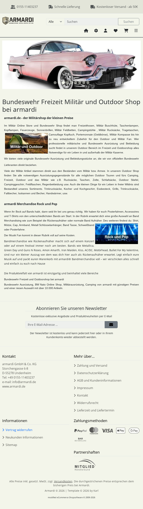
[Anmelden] (111, 324)
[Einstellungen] (96, 30)
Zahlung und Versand (92, 365)
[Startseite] (86, 30)
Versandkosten (63, 481)
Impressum (85, 388)
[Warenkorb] (126, 30)
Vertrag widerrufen (19, 430)
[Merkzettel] (115, 30)
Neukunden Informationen (24, 437)
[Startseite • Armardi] (18, 25)
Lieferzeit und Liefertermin (95, 410)
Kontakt (82, 395)
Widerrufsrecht (87, 403)
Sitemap (11, 445)
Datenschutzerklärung (93, 373)
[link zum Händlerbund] (85, 465)
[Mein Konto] (105, 30)
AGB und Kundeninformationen (99, 380)
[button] (136, 30)
